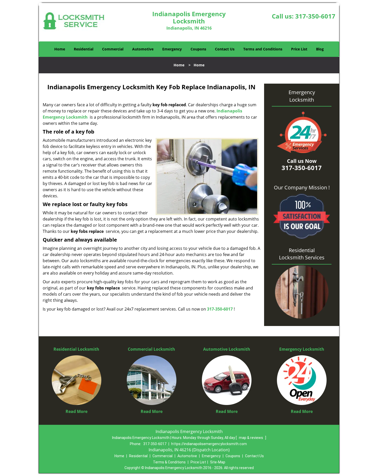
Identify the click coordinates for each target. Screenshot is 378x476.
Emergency (172, 49)
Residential (83, 49)
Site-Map (217, 462)
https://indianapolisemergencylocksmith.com (209, 444)
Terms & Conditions (169, 462)
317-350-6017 (315, 16)
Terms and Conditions (262, 49)
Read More (76, 411)
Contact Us (225, 49)
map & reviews (251, 438)
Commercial (112, 49)
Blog (320, 49)
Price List (299, 49)
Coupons (198, 49)
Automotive (143, 49)
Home (59, 49)
